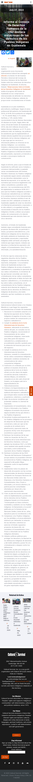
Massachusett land (22, 681)
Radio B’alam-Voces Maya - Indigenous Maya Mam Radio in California (6, 612)
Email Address (16, 749)
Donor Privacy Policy (17, 775)
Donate (16, 735)
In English (11, 58)
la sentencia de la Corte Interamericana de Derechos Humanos (15, 325)
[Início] (8, 2)
